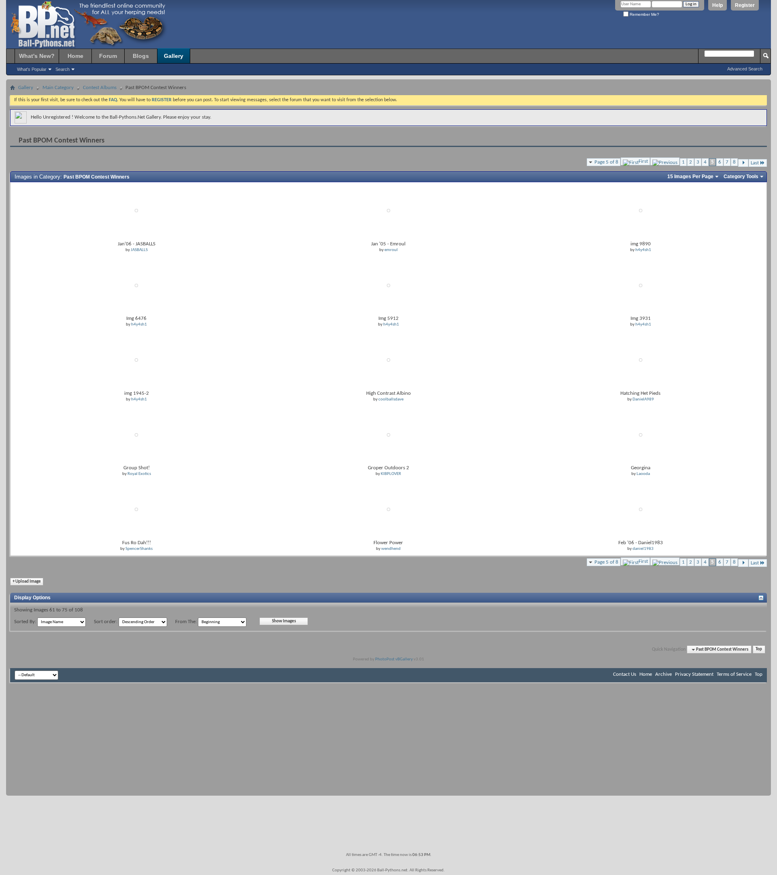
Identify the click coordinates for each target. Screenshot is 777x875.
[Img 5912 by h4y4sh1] (388, 285)
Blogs (141, 56)
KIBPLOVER (391, 474)
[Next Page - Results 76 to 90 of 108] (743, 163)
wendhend (391, 549)
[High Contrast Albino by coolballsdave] (388, 360)
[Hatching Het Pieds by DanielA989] (641, 360)
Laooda (643, 474)
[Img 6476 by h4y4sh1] (136, 285)
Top (759, 649)
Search (62, 69)
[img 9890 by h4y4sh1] (641, 210)
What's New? (37, 56)
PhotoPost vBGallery (394, 659)
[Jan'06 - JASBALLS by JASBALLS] (136, 210)
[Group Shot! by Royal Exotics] (136, 434)
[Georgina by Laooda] (641, 434)
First (643, 161)
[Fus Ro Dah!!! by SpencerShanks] (136, 509)
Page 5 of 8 (606, 162)
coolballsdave (390, 399)
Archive (663, 674)
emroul (391, 250)
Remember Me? (643, 14)
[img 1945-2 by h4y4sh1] (136, 360)
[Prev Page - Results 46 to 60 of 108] (664, 161)
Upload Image (27, 581)
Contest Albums (100, 87)
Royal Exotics (139, 474)
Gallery (173, 56)
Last (755, 163)
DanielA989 (643, 399)
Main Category (58, 87)
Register (745, 5)
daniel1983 (643, 549)
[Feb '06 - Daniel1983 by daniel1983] (641, 509)
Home (75, 56)
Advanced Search (744, 68)
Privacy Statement (694, 674)
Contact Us (624, 674)
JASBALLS (139, 250)
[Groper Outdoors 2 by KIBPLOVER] (388, 434)
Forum (108, 56)
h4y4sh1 (643, 250)
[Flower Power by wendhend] (388, 509)
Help (717, 5)
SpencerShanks (139, 549)
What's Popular (32, 69)
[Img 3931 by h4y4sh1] (641, 285)
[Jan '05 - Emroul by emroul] (388, 210)
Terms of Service (734, 674)
